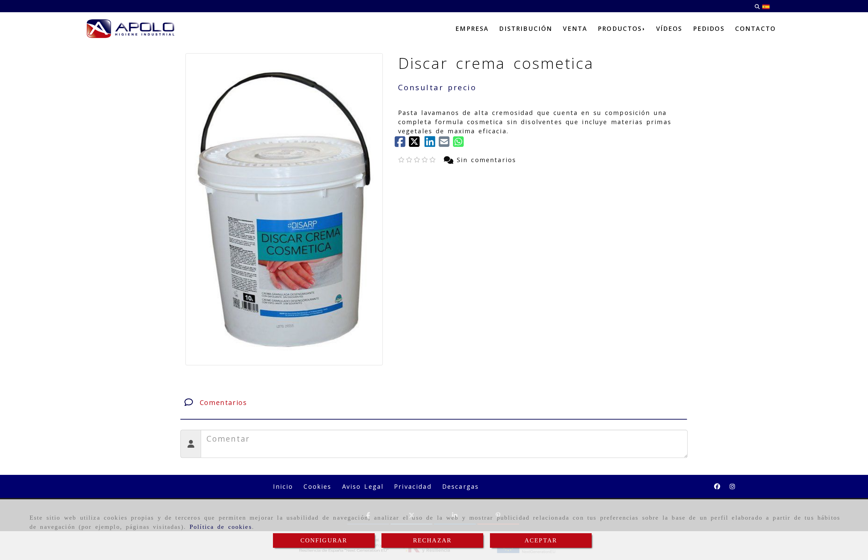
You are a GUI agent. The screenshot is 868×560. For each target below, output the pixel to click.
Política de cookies (221, 526)
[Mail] (446, 144)
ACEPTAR (541, 540)
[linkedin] (432, 144)
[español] (766, 6)
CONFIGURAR (324, 540)
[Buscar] (757, 6)
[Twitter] (417, 144)
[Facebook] (402, 144)
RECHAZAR (432, 540)
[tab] (433, 403)
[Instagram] (732, 486)
